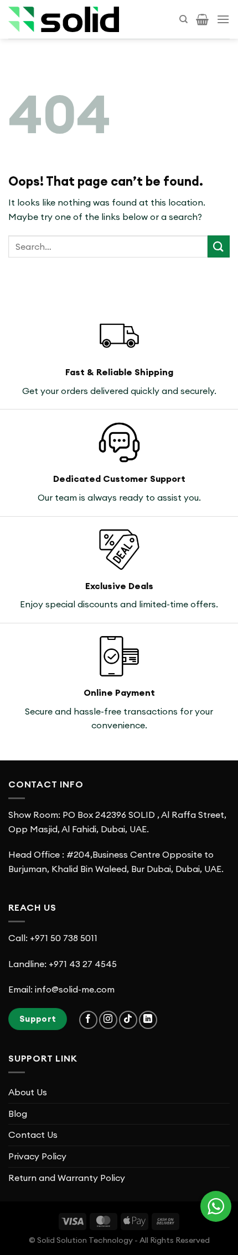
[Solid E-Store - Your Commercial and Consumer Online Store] (63, 19)
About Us (27, 1092)
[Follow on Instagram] (108, 1020)
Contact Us (33, 1134)
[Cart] (202, 19)
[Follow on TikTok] (128, 1020)
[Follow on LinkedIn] (148, 1020)
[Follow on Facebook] (88, 1020)
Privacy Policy (37, 1156)
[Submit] (219, 246)
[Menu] (223, 19)
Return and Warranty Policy (66, 1177)
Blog (17, 1113)
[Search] (183, 19)
